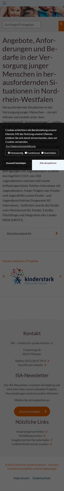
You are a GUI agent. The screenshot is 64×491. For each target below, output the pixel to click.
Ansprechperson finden (30, 431)
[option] (32, 276)
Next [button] (60, 276)
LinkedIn (37, 365)
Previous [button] (4, 276)
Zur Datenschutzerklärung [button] (21, 146)
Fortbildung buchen (30, 435)
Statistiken (49, 152)
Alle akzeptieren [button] (48, 163)
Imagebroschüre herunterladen (30, 440)
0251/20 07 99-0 (35, 361)
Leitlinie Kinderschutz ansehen (30, 444)
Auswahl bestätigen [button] (16, 163)
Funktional (33, 152)
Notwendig (16, 152)
